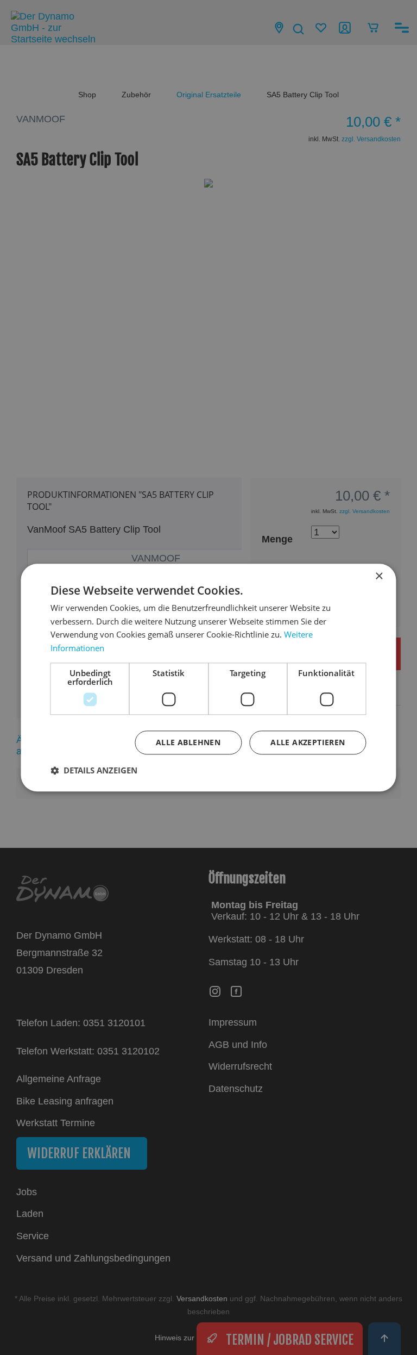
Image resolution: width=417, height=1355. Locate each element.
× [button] (379, 576)
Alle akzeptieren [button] (307, 742)
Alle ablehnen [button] (188, 742)
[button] (93, 770)
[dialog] (208, 677)
